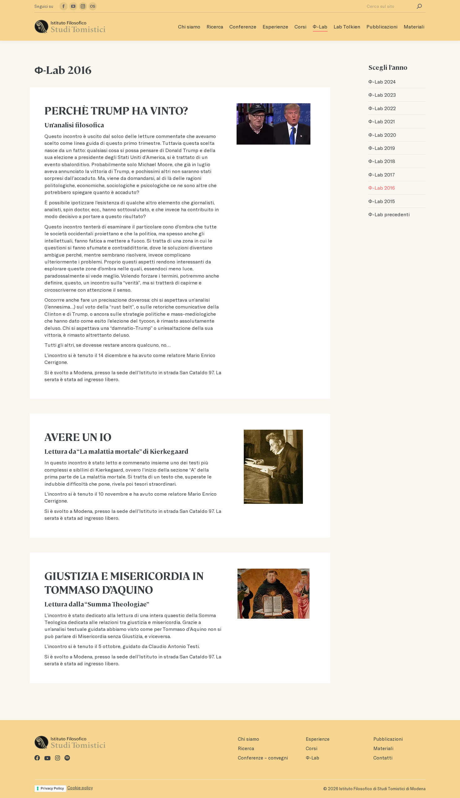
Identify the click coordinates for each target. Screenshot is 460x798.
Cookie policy (80, 787)
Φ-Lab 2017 (381, 174)
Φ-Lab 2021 (381, 121)
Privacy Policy (52, 788)
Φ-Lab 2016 (381, 188)
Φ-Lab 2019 (381, 148)
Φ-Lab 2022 (382, 108)
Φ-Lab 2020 (382, 135)
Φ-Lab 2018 (381, 161)
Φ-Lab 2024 (382, 81)
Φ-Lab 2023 (382, 95)
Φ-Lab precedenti (389, 214)
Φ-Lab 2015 (381, 201)
